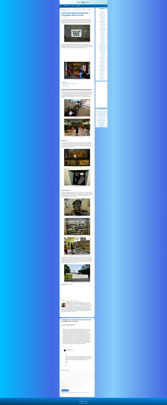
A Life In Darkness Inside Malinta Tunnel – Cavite (69, 300)
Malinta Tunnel (69, 284)
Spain (101, 75)
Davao (102, 37)
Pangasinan (102, 52)
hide (67, 82)
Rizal (102, 54)
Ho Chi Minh (102, 67)
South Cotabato (102, 58)
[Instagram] (84, 401)
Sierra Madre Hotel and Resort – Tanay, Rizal (101, 126)
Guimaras (102, 38)
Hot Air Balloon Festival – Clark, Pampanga (101, 124)
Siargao (101, 56)
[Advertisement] (77, 55)
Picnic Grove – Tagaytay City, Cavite (101, 117)
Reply (66, 365)
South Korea (101, 78)
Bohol (102, 30)
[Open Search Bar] (106, 5)
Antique (102, 24)
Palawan (102, 49)
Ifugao (102, 40)
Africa (101, 11)
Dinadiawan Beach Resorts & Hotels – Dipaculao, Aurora (101, 112)
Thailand (77, 306)
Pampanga (102, 50)
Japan (86, 306)
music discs (84, 193)
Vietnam (101, 66)
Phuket (102, 64)
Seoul (101, 79)
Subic (102, 60)
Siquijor (102, 57)
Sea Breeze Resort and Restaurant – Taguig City (101, 119)
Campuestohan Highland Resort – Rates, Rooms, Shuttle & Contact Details (101, 114)
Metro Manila (101, 44)
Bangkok (101, 62)
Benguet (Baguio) (102, 29)
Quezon (102, 53)
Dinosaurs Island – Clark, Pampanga (101, 122)
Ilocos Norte (102, 41)
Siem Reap (102, 17)
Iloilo (102, 42)
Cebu (102, 36)
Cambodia (90, 304)
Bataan (102, 26)
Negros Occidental (101, 48)
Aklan (102, 22)
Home (61, 5)
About (72, 5)
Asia (65, 9)
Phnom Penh (102, 16)
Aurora (102, 25)
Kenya (101, 12)
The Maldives (101, 65)
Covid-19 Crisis (101, 73)
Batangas (102, 28)
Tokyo (102, 20)
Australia (73, 304)
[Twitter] (82, 401)
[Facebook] (80, 401)
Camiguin (102, 33)
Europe (78, 304)
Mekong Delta (101, 69)
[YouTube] (86, 401)
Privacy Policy (77, 5)
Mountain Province (101, 46)
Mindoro (101, 45)
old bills (77, 193)
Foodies (100, 77)
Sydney (101, 71)
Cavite (72, 9)
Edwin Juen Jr (69, 349)
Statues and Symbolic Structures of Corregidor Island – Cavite (72, 301)
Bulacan (102, 32)
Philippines (69, 9)
